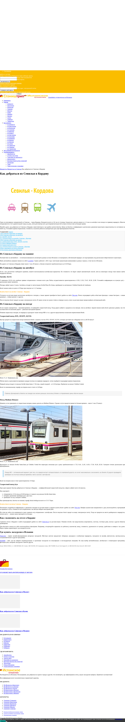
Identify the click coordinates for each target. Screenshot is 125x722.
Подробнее (118, 719)
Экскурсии (10, 162)
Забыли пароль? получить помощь (11, 83)
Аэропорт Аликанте (10, 700)
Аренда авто (11, 159)
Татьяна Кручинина (6, 569)
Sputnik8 (2, 540)
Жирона (9, 111)
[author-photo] (4, 567)
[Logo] (12, 97)
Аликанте (10, 104)
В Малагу (7, 648)
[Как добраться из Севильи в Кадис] (10, 607)
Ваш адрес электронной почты (26, 88)
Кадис (9, 112)
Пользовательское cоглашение (10, 715)
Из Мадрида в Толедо (10, 688)
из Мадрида (11, 138)
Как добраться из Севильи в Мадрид (14, 631)
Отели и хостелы (12, 155)
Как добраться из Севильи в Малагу (14, 592)
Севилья (10, 119)
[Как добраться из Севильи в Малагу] (10, 588)
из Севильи (10, 147)
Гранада (9, 109)
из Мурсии (10, 142)
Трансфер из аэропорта (14, 157)
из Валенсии (11, 128)
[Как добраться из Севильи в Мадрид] (10, 627)
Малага (9, 116)
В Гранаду (7, 641)
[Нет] (6, 721)
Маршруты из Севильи (14, 169)
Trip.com (74, 295)
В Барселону (8, 639)
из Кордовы (11, 137)
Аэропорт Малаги (9, 707)
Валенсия (10, 107)
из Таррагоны (11, 149)
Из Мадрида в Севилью (11, 687)
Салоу (9, 118)
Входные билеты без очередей (17, 161)
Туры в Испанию (9, 665)
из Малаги (10, 140)
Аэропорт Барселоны (10, 702)
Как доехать (7, 123)
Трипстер (3, 536)
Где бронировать (9, 152)
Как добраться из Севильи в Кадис (14, 611)
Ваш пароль (20, 79)
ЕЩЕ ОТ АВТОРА (26, 572)
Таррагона (10, 121)
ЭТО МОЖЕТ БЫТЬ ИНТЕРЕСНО (10, 572)
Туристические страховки (15, 166)
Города (6, 102)
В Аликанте (7, 638)
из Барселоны (11, 126)
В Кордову (7, 644)
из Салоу (10, 144)
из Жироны (10, 131)
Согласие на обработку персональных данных (14, 713)
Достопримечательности (12, 150)
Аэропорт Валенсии (10, 703)
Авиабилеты (11, 154)
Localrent (30, 261)
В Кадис (6, 643)
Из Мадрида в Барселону (11, 685)
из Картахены (11, 135)
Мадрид (9, 114)
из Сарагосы (11, 145)
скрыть (11, 232)
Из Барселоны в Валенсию (12, 691)
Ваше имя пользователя (24, 77)
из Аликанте (11, 124)
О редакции (7, 71)
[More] (10, 551)
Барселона (10, 105)
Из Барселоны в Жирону (11, 693)
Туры (8, 164)
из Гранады (10, 130)
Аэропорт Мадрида (10, 705)
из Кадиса (10, 133)
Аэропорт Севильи (10, 708)
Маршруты (3, 169)
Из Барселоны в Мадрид (11, 690)
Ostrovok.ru (45, 522)
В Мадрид (7, 646)
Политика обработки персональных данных (13, 711)
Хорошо (3, 721)
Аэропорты (7, 100)
